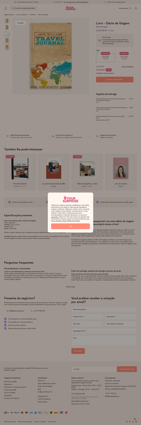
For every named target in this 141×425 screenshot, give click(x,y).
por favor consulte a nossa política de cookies (70, 220)
